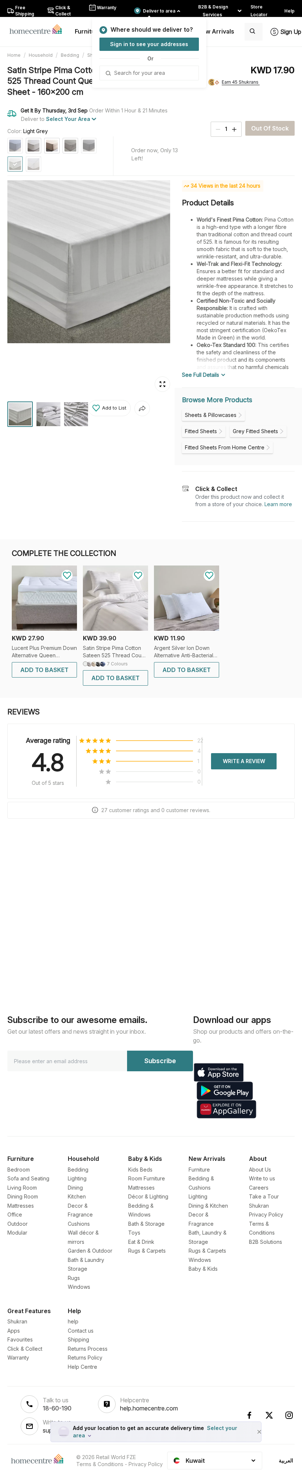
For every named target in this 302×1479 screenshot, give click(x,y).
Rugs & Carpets (147, 1250)
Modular (17, 1232)
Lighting (77, 1178)
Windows (79, 1287)
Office (14, 1214)
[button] (109, 408)
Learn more (278, 504)
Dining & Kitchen (208, 1206)
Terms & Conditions (99, 1464)
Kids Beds (140, 1169)
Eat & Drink (141, 1242)
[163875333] (52, 145)
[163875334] (70, 145)
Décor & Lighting (148, 1196)
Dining (75, 1187)
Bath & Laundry (86, 1260)
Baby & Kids (203, 1269)
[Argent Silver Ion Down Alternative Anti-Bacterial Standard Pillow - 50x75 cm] (186, 629)
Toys (134, 1232)
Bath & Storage (146, 1224)
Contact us (81, 1330)
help (73, 1321)
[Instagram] (289, 1415)
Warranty (18, 1357)
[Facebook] (249, 1415)
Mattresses (20, 1206)
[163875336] (33, 145)
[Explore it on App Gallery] (226, 1109)
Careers (258, 1187)
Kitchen (77, 1196)
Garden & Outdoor (90, 1250)
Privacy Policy (266, 1214)
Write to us (262, 1178)
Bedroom (18, 1169)
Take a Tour (264, 1196)
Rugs (74, 1278)
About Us (260, 1169)
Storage (77, 1269)
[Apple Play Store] (219, 1072)
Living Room (22, 1187)
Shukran (259, 1206)
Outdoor (17, 1224)
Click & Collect (24, 1349)
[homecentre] (38, 28)
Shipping (78, 1339)
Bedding (70, 55)
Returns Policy (85, 1357)
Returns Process (88, 1349)
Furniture (199, 1169)
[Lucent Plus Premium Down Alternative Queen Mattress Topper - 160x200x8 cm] (44, 629)
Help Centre (82, 1367)
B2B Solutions (265, 1242)
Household (41, 55)
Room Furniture (146, 1178)
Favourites (20, 1339)
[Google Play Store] (225, 1091)
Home (14, 55)
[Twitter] (269, 1415)
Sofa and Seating (28, 1178)
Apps (13, 1330)
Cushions (79, 1224)
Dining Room (22, 1196)
